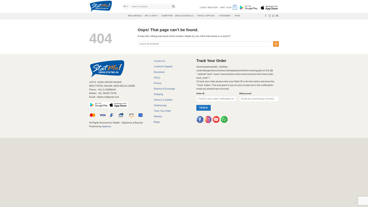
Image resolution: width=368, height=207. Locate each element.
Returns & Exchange (164, 89)
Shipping (158, 94)
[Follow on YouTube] (277, 16)
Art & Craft (151, 16)
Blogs (157, 122)
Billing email (245, 93)
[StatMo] (103, 6)
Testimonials (160, 105)
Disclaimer (159, 72)
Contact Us (159, 61)
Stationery (225, 16)
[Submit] (173, 6)
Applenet (106, 126)
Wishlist (158, 116)
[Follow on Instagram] (269, 16)
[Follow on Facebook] (266, 16)
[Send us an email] (273, 16)
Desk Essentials (184, 16)
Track (203, 108)
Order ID (200, 93)
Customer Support (163, 66)
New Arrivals (135, 16)
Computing (167, 16)
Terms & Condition (163, 100)
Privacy (157, 83)
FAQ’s (157, 77)
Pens (237, 16)
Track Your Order (162, 111)
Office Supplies (206, 16)
